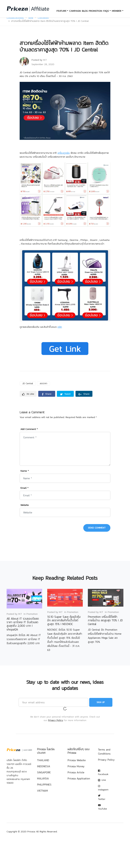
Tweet (67, 394)
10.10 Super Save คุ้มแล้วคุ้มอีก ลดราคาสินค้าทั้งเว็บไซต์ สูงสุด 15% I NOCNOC (63, 620)
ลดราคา (43, 383)
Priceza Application (79, 778)
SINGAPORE (44, 772)
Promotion (32, 614)
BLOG (85, 11)
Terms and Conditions (104, 751)
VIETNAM (42, 791)
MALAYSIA (43, 778)
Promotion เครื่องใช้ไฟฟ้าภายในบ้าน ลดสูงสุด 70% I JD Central (105, 620)
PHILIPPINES (44, 784)
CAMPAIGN (75, 11)
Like (30, 394)
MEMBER (116, 11)
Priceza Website (77, 760)
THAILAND (43, 760)
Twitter (101, 799)
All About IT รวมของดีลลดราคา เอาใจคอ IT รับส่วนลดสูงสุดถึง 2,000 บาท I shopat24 (23, 624)
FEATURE (61, 11)
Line (103, 780)
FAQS (106, 11)
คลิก (60, 327)
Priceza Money (76, 766)
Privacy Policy (55, 720)
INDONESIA (43, 766)
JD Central (27, 383)
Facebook (103, 774)
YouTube (102, 809)
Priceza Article (76, 772)
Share (47, 394)
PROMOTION (95, 11)
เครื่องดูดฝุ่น (64, 153)
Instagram (103, 789)
